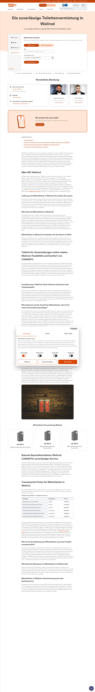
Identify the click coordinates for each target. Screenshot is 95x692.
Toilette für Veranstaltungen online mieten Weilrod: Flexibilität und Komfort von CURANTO (47, 142)
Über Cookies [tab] (68, 333)
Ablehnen (27, 361)
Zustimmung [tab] (26, 333)
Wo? (25, 49)
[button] (84, 5)
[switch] (40, 356)
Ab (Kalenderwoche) (29, 55)
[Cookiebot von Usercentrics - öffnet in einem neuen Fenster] (71, 329)
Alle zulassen (68, 361)
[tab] (15, 37)
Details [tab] (47, 333)
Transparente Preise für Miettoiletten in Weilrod (36, 147)
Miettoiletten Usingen (34, 191)
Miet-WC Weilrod (28, 140)
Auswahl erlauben (47, 361)
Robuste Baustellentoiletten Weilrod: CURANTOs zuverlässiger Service (42, 144)
